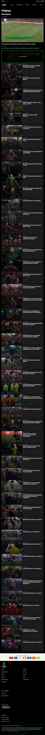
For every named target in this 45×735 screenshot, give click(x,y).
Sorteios (3, 676)
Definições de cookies (5, 721)
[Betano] (34, 658)
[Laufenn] (7, 658)
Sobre (24, 676)
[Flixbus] (38, 658)
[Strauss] (11, 658)
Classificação (4, 671)
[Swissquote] (20, 658)
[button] (41, 5)
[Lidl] (29, 658)
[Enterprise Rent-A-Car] (16, 658)
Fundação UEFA (4, 695)
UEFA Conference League (4, 5)
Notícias (25, 671)
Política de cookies (5, 719)
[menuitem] (11, 5)
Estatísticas (4, 681)
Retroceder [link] (5, 16)
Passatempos (4, 679)
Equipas (25, 669)
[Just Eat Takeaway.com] (25, 658)
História (24, 674)
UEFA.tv (3, 674)
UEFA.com (3, 693)
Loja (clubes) (26, 679)
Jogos (2, 669)
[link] (11, 5)
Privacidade (3, 715)
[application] (22, 30)
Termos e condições (5, 717)
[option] (22, 57)
